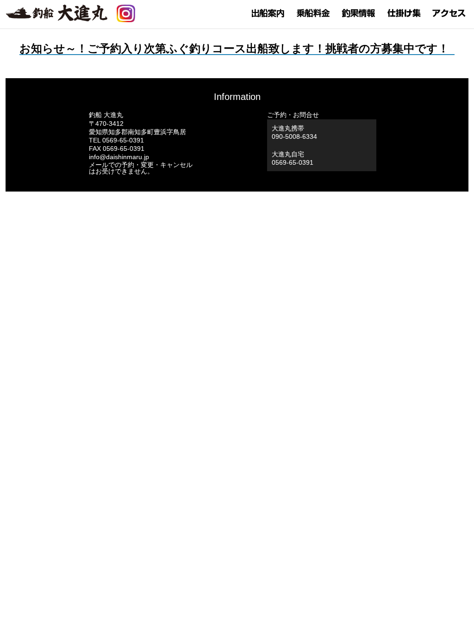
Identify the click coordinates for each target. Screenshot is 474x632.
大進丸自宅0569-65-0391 (292, 158)
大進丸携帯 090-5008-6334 (294, 132)
